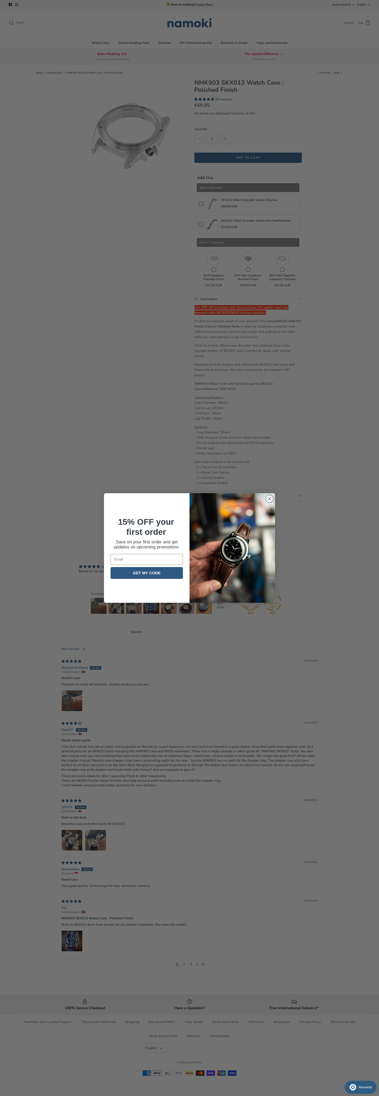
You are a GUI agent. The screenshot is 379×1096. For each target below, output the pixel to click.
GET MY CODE (147, 573)
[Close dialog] (269, 499)
